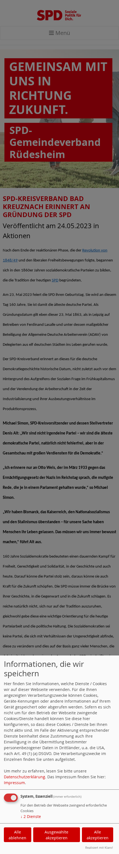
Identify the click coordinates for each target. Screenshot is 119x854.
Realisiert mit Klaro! (99, 847)
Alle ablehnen (17, 834)
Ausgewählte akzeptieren (56, 834)
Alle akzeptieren (97, 834)
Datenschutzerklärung (24, 776)
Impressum (14, 782)
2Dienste (30, 816)
